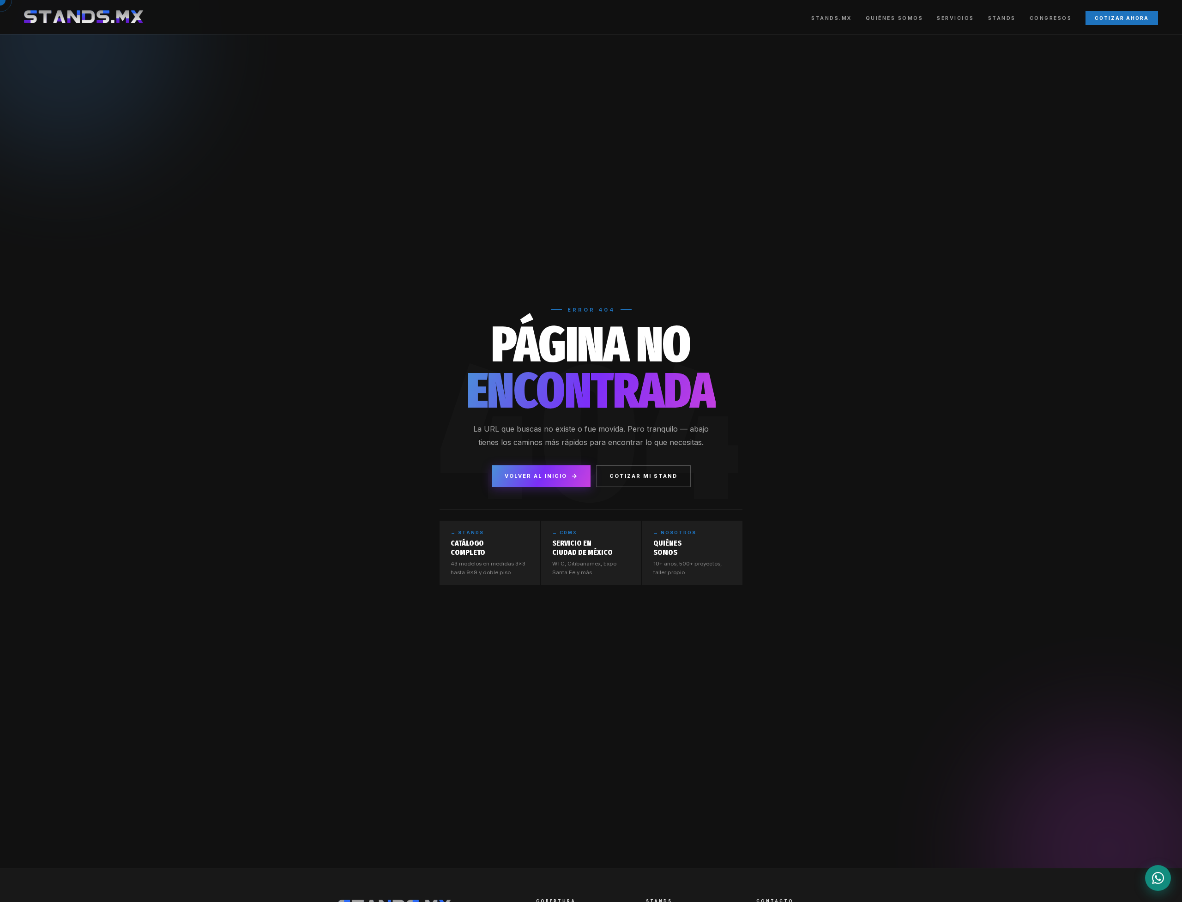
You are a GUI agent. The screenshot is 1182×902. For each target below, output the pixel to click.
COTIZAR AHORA (1122, 18)
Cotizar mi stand (643, 476)
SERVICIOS (955, 18)
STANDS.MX (831, 18)
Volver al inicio (536, 476)
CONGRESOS (1051, 18)
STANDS (1002, 18)
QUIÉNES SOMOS (894, 18)
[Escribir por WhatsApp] (1158, 878)
